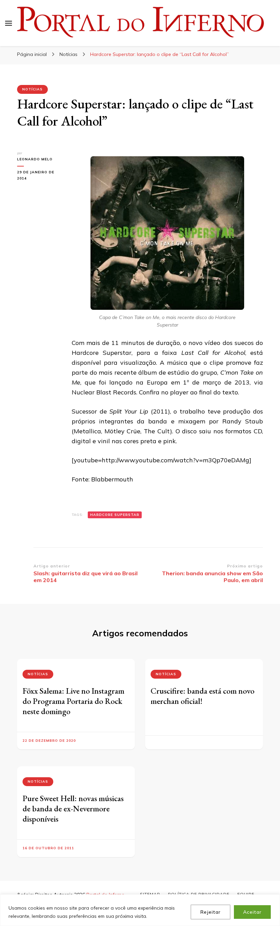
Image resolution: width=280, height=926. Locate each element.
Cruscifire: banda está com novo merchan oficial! (202, 695)
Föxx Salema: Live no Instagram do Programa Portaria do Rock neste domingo (73, 701)
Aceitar (252, 912)
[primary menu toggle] (8, 23)
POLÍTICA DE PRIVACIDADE (198, 894)
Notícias (32, 89)
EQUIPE (245, 894)
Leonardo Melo (35, 159)
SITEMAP (150, 894)
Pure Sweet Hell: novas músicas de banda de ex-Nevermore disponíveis (73, 808)
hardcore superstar (114, 514)
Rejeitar (210, 912)
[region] (140, 910)
